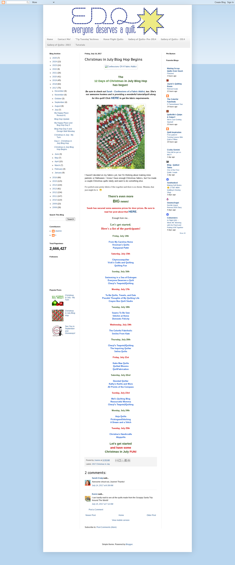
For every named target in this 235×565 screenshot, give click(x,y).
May (57, 158)
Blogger (129, 544)
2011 (54, 196)
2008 (54, 207)
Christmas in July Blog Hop (70, 313)
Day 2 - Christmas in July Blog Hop (63, 142)
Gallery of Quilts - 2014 (173, 39)
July (57, 110)
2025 (54, 58)
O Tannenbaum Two (175, 104)
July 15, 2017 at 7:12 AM (102, 504)
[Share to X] (122, 460)
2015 (54, 181)
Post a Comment (96, 509)
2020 (54, 77)
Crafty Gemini (173, 150)
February (59, 169)
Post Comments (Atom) (107, 527)
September (60, 102)
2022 (54, 69)
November (59, 95)
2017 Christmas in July (101, 464)
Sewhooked (172, 183)
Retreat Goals (172, 89)
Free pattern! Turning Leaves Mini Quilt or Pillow (175, 137)
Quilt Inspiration (174, 132)
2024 (54, 62)
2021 (54, 73)
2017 (54, 88)
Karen (95, 494)
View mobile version (120, 520)
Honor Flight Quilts (113, 39)
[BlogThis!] (119, 460)
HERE (115, 98)
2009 (54, 204)
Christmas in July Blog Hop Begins (64, 148)
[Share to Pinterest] (128, 460)
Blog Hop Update (61, 119)
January (58, 173)
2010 (54, 200)
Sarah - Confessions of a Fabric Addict (125, 91)
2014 (54, 185)
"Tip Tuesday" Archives (87, 39)
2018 (54, 84)
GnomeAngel (173, 203)
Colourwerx (172, 218)
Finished (170, 73)
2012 (54, 192)
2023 (54, 65)
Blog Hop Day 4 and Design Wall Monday (64, 130)
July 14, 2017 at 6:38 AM (102, 485)
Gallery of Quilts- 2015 (59, 44)
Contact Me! (64, 39)
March (58, 165)
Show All (182, 233)
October (58, 98)
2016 (54, 177)
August (58, 106)
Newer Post (91, 515)
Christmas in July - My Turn (70, 297)
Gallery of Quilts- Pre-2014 (142, 39)
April (57, 161)
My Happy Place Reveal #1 (61, 114)
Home (50, 39)
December (59, 91)
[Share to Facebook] (125, 460)
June (57, 154)
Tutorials (80, 44)
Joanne (58, 231)
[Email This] (116, 460)
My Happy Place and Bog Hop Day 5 (63, 124)
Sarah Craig (97, 478)
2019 (54, 80)
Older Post (151, 515)
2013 (54, 189)
